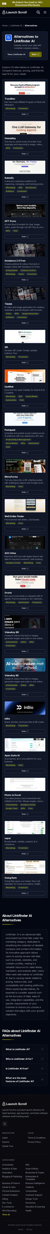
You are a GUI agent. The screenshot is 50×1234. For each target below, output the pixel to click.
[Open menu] (45, 12)
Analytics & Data (13, 563)
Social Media (31, 396)
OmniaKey (10, 138)
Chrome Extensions (11, 1191)
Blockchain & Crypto (35, 1172)
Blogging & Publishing (12, 1176)
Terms (20, 1229)
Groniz (8, 592)
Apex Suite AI (12, 755)
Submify (9, 177)
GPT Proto (10, 221)
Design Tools (11, 808)
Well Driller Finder (14, 516)
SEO (20, 188)
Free (21, 486)
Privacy (29, 1229)
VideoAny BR (12, 632)
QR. (6, 347)
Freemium (23, 108)
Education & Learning (35, 1206)
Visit (34, 54)
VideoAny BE (12, 675)
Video (21, 274)
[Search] (38, 12)
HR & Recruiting (9, 1210)
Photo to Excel (13, 795)
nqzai (8, 838)
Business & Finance (11, 1183)
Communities (31, 1191)
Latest (5, 1138)
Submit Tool (7, 1146)
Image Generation (30, 314)
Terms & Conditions (37, 1138)
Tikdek (8, 303)
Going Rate (11, 877)
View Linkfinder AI (16, 54)
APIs (8, 148)
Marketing (10, 108)
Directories (31, 188)
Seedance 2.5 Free (15, 260)
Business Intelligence (35, 1183)
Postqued (10, 429)
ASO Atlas (10, 553)
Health (28, 1210)
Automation (11, 400)
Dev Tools (7, 1203)
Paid (15, 231)
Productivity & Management (18, 440)
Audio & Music (32, 1168)
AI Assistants (11, 270)
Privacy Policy (34, 1142)
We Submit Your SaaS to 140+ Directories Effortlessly (27, 3)
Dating (5, 1199)
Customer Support (34, 1195)
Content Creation (28, 270)
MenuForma (11, 476)
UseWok (9, 386)
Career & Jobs (9, 1187)
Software (10, 191)
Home (5, 25)
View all (6, 1214)
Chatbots (30, 1187)
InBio (7, 718)
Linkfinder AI (16, 25)
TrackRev (10, 98)
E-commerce (8, 1206)
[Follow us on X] (4, 1123)
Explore (5, 1142)
